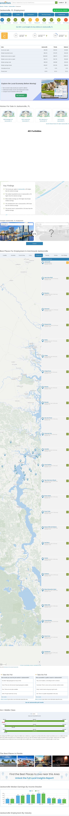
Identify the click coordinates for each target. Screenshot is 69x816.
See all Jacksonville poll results (34, 702)
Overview (6, 14)
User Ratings (64, 255)
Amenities (13, 255)
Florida (6, 6)
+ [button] (39, 662)
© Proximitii (21, 665)
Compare (35, 243)
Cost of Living (22, 255)
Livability (61, 2)
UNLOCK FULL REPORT (61, 10)
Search (1, 6)
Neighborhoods (61, 14)
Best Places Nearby (46, 14)
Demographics (31, 14)
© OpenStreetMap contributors (28, 665)
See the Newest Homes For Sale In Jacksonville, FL (57, 123)
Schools (56, 255)
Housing (47, 255)
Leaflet (40, 665)
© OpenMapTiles (36, 665)
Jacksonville (12, 6)
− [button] (39, 664)
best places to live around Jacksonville (11, 667)
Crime (30, 255)
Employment (39, 255)
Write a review (4, 699)
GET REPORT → (21, 95)
